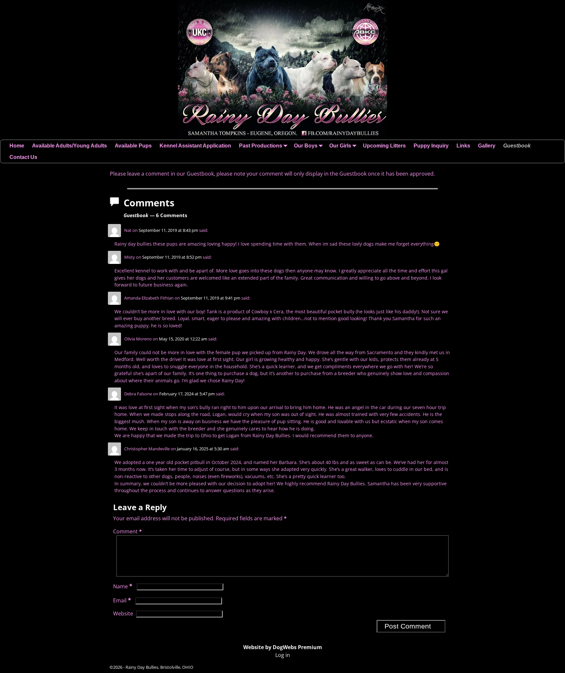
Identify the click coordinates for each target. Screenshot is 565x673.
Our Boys (305, 145)
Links (463, 145)
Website (123, 613)
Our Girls (340, 145)
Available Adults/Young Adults (69, 145)
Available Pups (133, 145)
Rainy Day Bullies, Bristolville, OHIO (159, 667)
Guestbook (517, 145)
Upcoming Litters (384, 145)
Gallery (486, 145)
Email (122, 600)
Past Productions (260, 145)
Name (122, 586)
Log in (282, 655)
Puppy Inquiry (431, 145)
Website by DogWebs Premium (282, 647)
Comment (127, 531)
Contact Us (23, 157)
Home (16, 145)
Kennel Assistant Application (195, 145)
